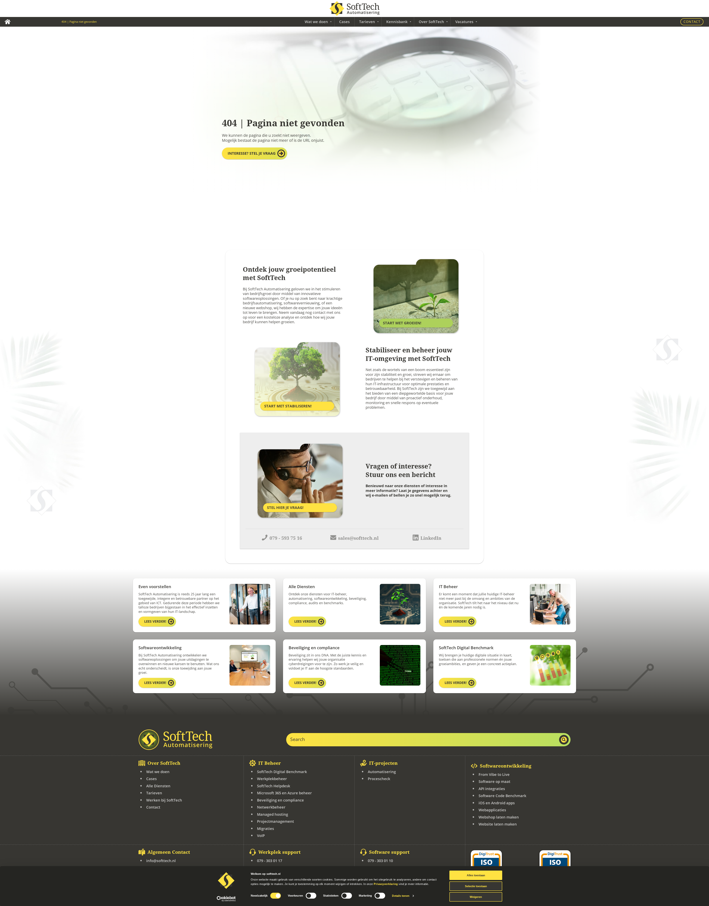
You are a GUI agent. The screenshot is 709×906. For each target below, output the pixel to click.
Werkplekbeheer (272, 778)
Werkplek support (279, 852)
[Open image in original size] (175, 739)
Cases (344, 21)
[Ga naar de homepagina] (354, 8)
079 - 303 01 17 (269, 860)
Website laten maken (498, 824)
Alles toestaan (476, 875)
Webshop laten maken (499, 817)
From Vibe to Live (494, 774)
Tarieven (154, 792)
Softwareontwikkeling (505, 766)
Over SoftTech (164, 763)
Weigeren (476, 896)
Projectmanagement (275, 821)
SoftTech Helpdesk (273, 785)
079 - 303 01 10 (380, 860)
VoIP (261, 835)
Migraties (265, 828)
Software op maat (494, 781)
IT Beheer (269, 763)
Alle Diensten (158, 785)
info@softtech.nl (161, 860)
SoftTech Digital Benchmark (282, 771)
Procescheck (379, 778)
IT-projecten (383, 763)
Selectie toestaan (476, 886)
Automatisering (382, 771)
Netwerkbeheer (271, 807)
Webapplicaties (492, 809)
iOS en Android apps (497, 802)
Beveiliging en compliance (280, 800)
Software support (389, 852)
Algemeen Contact (169, 852)
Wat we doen (157, 771)
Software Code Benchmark (502, 795)
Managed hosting (272, 814)
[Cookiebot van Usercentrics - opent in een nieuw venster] (226, 899)
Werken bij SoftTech (164, 800)
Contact (692, 21)
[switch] (311, 896)
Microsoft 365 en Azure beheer (284, 792)
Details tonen (400, 895)
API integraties (492, 788)
